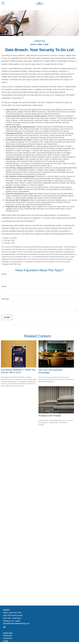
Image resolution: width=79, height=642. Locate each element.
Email (4, 286)
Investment (7, 638)
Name (4, 274)
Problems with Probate (49, 415)
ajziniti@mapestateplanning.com (16, 623)
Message (5, 299)
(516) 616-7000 (15, 613)
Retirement (7, 636)
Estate (5, 641)
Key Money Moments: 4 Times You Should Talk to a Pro (18, 371)
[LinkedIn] (4, 627)
